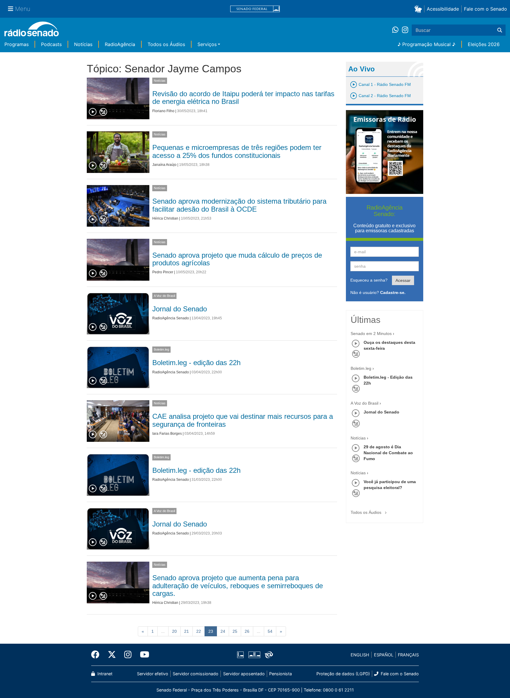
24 (222, 631)
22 (198, 631)
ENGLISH (360, 654)
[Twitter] (112, 654)
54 (270, 631)
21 (186, 631)
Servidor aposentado (244, 673)
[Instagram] (405, 30)
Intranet (104, 673)
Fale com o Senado (485, 9)
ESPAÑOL (383, 654)
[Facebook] (97, 654)
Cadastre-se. (393, 292)
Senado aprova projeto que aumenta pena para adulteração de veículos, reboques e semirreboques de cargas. (237, 585)
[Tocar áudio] (93, 112)
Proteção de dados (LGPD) (343, 673)
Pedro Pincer (162, 272)
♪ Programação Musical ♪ (426, 44)
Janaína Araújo (164, 165)
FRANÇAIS (408, 654)
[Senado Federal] (255, 9)
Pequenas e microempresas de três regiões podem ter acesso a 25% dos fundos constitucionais (236, 151)
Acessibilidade (443, 9)
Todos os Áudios (166, 44)
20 (174, 631)
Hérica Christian (165, 218)
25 (235, 631)
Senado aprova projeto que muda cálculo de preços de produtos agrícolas (237, 259)
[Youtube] (142, 654)
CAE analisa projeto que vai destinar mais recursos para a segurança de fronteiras (242, 420)
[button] (419, 9)
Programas (16, 44)
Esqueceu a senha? (369, 280)
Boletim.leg (161, 349)
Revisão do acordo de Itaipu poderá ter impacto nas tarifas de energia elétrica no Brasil (243, 97)
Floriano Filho (163, 111)
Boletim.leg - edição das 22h (196, 363)
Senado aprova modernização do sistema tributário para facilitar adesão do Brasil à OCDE (239, 205)
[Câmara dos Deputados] (241, 654)
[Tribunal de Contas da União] (268, 654)
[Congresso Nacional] (254, 654)
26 (247, 631)
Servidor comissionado (195, 673)
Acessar (403, 280)
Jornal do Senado (179, 309)
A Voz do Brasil (164, 295)
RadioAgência (120, 44)
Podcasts (51, 44)
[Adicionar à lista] (103, 112)
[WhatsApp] (397, 30)
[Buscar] (500, 30)
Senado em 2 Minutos (371, 333)
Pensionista (280, 673)
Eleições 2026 (484, 44)
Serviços (207, 44)
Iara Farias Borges (167, 433)
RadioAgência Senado (170, 318)
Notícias (83, 44)
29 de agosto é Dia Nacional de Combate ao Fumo (388, 452)
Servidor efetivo (152, 673)
